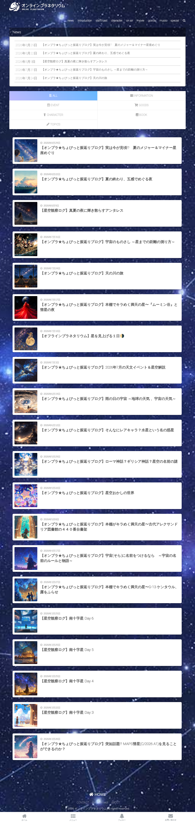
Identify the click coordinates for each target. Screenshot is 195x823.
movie (140, 20)
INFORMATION (143, 95)
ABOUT (115, 802)
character (116, 20)
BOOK (143, 115)
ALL (55, 95)
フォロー (122, 820)
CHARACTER (55, 115)
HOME (100, 794)
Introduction (85, 20)
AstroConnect (100, 802)
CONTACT (83, 802)
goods (152, 20)
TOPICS (55, 124)
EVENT (55, 105)
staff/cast (101, 20)
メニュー (73, 820)
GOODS (144, 105)
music (163, 20)
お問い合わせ (170, 820)
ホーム (24, 820)
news (71, 20)
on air (129, 20)
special (175, 20)
